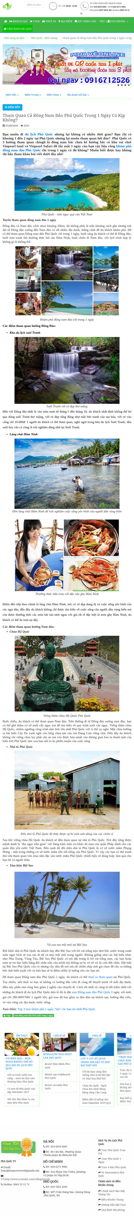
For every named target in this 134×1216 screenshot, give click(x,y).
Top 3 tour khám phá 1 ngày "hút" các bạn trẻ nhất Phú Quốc (56, 1009)
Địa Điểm (66, 21)
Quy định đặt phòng (113, 1209)
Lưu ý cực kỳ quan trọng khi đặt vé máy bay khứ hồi (95, 1062)
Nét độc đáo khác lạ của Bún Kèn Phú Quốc (21, 1101)
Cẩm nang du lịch (18, 28)
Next (127, 1076)
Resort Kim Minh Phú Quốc (57, 1065)
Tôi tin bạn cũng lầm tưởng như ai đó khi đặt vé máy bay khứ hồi (96, 1075)
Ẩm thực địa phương (22, 1036)
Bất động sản (86, 21)
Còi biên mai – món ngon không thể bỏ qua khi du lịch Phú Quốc (19, 1063)
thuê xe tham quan (100, 977)
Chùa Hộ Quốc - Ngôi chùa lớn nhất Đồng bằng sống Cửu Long (94, 1089)
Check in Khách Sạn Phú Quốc (59, 1036)
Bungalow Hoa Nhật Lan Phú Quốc (57, 1055)
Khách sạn (20, 21)
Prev (9, 1076)
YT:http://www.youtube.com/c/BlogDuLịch (25, 1179)
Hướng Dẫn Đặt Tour (113, 1204)
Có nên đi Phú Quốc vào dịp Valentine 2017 (21, 1090)
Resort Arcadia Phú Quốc (56, 1086)
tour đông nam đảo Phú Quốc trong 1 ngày (33, 1015)
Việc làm (105, 21)
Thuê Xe (50, 21)
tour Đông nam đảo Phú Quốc (91, 992)
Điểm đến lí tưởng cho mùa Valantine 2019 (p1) (96, 1101)
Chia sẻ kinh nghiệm (97, 1036)
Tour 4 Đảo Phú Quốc (113, 1167)
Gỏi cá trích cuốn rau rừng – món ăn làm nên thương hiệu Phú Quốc (21, 1078)
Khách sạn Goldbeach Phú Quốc (57, 1076)
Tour (36, 21)
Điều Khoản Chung (112, 1199)
